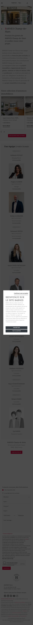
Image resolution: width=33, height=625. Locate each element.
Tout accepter (16, 331)
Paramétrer (16, 327)
